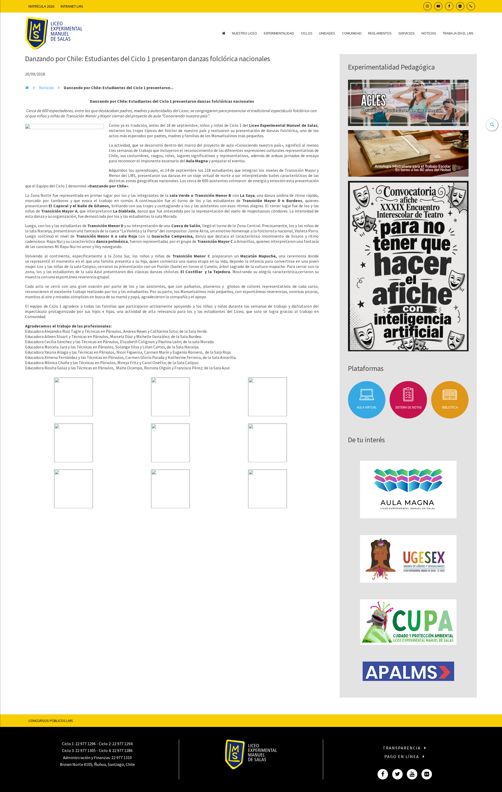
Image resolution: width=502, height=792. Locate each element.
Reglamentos (380, 33)
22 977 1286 (122, 750)
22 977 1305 (85, 750)
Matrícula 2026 (41, 6)
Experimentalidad (279, 33)
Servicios (406, 33)
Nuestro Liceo (244, 33)
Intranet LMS (72, 6)
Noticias (428, 33)
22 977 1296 (85, 743)
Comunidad (352, 33)
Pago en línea (402, 756)
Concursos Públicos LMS (50, 720)
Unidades (327, 33)
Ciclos (306, 33)
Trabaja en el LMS (458, 33)
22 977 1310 (121, 757)
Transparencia (402, 747)
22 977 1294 (122, 743)
